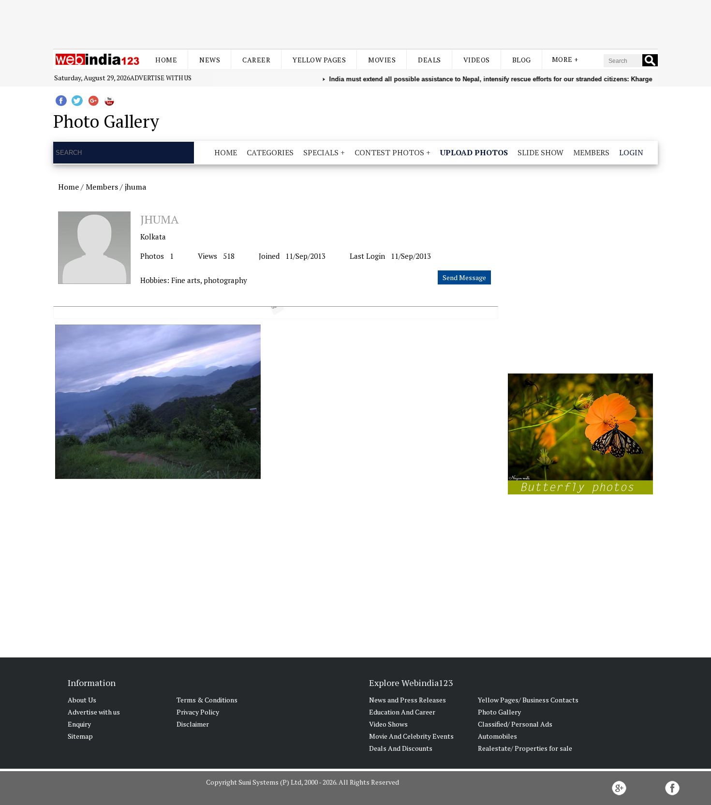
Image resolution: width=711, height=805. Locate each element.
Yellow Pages (319, 59)
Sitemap (80, 736)
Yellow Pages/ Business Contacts (528, 699)
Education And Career (402, 711)
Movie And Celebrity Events (411, 736)
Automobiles (497, 736)
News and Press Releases (407, 699)
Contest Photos (389, 152)
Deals (429, 59)
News (209, 59)
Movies (382, 59)
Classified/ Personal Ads (515, 724)
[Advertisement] (355, 23)
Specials (321, 152)
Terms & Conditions (207, 699)
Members (591, 152)
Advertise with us (161, 78)
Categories (270, 152)
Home (166, 59)
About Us (82, 699)
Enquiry (79, 724)
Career (256, 59)
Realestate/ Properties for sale (525, 748)
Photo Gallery (499, 711)
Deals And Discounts (400, 748)
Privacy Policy (198, 711)
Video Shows (388, 724)
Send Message (464, 277)
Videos (476, 59)
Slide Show (540, 152)
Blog (521, 59)
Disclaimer (193, 724)
